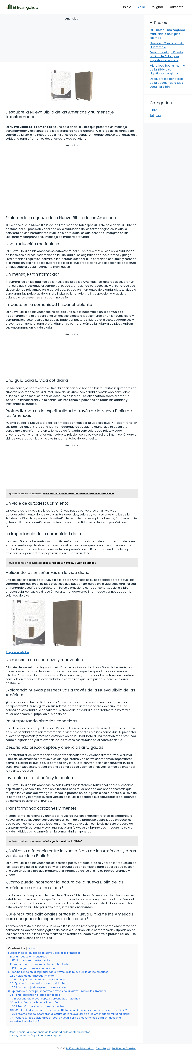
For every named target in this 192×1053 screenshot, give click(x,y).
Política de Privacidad (79, 1048)
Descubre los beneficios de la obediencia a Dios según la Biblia (167, 83)
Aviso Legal (103, 1048)
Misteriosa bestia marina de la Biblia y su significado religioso (167, 69)
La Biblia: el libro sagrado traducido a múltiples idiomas (167, 34)
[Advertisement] (71, 40)
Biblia (141, 7)
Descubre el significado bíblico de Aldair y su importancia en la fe (166, 56)
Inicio (127, 7)
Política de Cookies (124, 1048)
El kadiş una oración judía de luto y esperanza (37, 1035)
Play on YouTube (17, 652)
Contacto (176, 7)
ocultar (32, 948)
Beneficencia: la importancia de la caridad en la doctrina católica (50, 1032)
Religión (157, 7)
